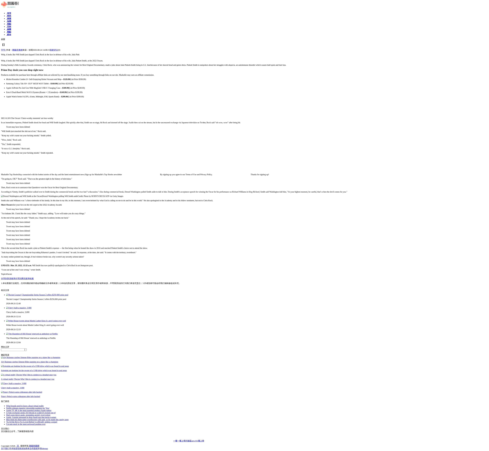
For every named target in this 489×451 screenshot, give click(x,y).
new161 (195, 441)
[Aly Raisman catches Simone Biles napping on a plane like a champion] (30, 357)
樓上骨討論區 (185, 441)
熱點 (8, 32)
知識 (8, 21)
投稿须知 (21, 448)
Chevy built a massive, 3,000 (12, 388)
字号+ (3, 50)
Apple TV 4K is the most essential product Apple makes (28, 410)
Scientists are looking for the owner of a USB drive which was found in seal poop (34, 370)
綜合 (8, 34)
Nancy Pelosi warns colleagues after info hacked (20, 396)
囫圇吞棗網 (17, 50)
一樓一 (176, 441)
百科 (8, 26)
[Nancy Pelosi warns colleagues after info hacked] (21, 392)
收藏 (32, 278)
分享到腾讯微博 (22, 278)
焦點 (8, 24)
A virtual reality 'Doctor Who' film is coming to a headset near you (27, 379)
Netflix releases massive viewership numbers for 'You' (27, 408)
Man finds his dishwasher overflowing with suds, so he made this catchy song (37, 420)
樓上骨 (201, 441)
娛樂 (8, 29)
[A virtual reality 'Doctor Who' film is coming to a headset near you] (28, 375)
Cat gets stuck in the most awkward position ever (25, 424)
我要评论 (54, 50)
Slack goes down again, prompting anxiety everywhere (28, 415)
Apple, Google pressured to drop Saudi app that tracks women (31, 417)
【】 (18, 446)
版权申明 (38, 448)
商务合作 (29, 448)
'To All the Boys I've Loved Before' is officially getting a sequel (31, 422)
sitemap (45, 448)
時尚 (8, 16)
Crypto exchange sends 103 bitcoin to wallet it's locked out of (31, 413)
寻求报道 (13, 448)
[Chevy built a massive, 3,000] (13, 383)
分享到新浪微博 (8, 278)
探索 (8, 18)
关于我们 (5, 448)
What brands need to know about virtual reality (25, 406)
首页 (8, 13)
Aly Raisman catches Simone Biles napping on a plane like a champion (29, 362)
